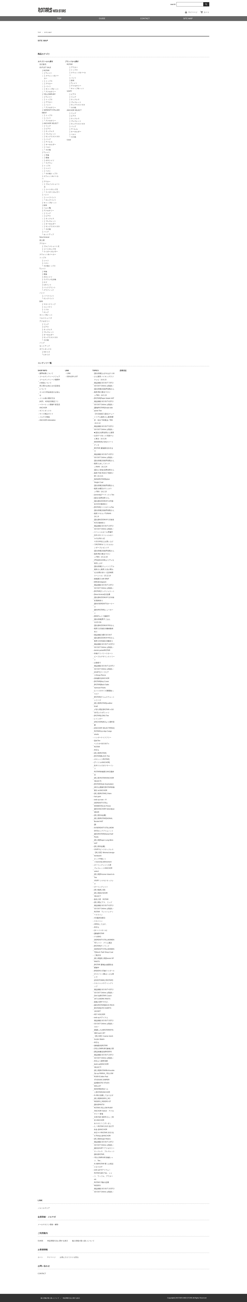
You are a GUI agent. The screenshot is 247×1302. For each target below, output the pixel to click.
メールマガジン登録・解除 (48, 1225)
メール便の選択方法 (47, 398)
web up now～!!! (100, 800)
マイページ (192, 12)
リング (48, 126)
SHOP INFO (42, 371)
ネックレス (50, 131)
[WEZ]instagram (100, 582)
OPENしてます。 (100, 924)
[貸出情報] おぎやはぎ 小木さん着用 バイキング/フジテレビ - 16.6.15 (104, 376)
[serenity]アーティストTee (104, 495)
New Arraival (44, 237)
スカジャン (98, 921)
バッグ (48, 139)
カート (206, 12)
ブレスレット (51, 134)
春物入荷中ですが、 (101, 1002)
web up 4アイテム (101, 1018)
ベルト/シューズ (45, 318)
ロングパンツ (51, 200)
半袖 (47, 155)
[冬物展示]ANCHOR (101, 678)
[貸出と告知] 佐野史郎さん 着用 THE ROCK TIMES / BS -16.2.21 (104, 473)
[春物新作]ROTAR (101, 1046)
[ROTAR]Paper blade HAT (104, 398)
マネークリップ (50, 304)
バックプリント (50, 287)
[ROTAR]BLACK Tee (102, 756)
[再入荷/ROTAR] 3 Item (102, 794)
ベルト (48, 147)
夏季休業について (46, 373)
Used (69, 140)
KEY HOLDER (99, 1014)
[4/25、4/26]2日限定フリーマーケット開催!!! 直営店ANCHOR (49, 404)
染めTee (97, 741)
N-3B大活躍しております (103, 1095)
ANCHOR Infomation (47, 420)
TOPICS (95, 371)
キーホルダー (51, 145)
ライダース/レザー (53, 192)
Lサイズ (47, 355)
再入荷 (42, 240)
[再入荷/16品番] (100, 815)
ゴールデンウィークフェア (49, 377)
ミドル (46, 309)
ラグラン (49, 163)
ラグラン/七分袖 (50, 279)
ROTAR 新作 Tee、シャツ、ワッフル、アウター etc (103, 1176)
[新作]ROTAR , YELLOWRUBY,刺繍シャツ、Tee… (103, 1157)
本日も (96, 750)
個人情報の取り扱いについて (83, 1241)
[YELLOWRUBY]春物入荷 (104, 1049)
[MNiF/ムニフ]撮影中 (102, 616)
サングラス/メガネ (53, 137)
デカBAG (97, 937)
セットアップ (49, 234)
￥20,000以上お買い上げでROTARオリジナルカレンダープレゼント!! (104, 544)
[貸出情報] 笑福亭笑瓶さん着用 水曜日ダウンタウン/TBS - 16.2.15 (104, 488)
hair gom (97, 797)
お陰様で (97, 663)
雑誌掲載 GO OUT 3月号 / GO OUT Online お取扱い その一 (104, 1024)
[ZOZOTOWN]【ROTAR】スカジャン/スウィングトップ (104, 983)
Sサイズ (47, 352)
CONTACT (145, 18)
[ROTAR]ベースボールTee (104, 507)
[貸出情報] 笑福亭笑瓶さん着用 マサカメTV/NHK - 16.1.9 (104, 513)
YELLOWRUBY (50, 94)
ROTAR (46, 70)
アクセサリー (51, 92)
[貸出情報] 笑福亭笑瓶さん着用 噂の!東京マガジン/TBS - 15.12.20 (104, 554)
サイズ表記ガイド (46, 414)
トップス (49, 81)
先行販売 (42, 64)
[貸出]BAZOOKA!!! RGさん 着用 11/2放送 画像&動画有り (104, 628)
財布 (45, 205)
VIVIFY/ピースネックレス (103, 849)
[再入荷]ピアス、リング (103, 902)
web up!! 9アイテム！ (102, 1170)
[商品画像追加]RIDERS (103, 1052)
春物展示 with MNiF (101, 579)
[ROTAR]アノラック (101, 946)
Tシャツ (49, 73)
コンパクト (48, 307)
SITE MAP (188, 18)
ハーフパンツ (51, 197)
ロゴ (45, 282)
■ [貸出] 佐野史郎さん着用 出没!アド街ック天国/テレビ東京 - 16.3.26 (104, 436)
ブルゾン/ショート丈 (51, 246)
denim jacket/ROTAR (102, 650)
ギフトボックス (45, 349)
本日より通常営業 (101, 1061)
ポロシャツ (50, 160)
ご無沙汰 (97, 955)
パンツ (48, 86)
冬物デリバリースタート (103, 653)
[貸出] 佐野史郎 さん (101, 498)
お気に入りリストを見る (69, 1257)
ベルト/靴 (47, 208)
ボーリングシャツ (101, 887)
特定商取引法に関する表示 (57, 1241)
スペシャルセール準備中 (103, 532)
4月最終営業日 (99, 918)
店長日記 (123, 371)
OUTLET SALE (45, 67)
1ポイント (47, 285)
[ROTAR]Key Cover (101, 681)
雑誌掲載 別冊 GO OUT (103, 635)
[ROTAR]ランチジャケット (104, 591)
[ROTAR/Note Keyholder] (103, 784)
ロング (46, 312)
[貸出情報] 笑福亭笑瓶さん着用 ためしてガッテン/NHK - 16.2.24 (104, 464)
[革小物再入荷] (99, 890)
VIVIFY (69, 91)
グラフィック (49, 290)
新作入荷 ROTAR (101, 899)
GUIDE (102, 18)
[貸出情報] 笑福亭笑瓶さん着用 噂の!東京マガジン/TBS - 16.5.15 (104, 392)
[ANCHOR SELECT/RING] (104, 728)
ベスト (48, 171)
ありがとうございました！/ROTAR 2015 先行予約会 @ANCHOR (104, 1126)
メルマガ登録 (44, 417)
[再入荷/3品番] (99, 846)
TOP (59, 18)
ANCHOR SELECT (51, 123)
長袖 (47, 158)
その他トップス (52, 174)
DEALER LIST (72, 377)
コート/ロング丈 (52, 189)
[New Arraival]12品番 (102, 594)
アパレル (49, 142)
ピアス (48, 129)
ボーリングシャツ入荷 (102, 865)
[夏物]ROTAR (99, 933)
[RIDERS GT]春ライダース (104, 971)
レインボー (98, 719)
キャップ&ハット (52, 89)
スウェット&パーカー (47, 254)
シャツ (48, 168)
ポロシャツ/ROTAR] (101, 759)
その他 (48, 150)
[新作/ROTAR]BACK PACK (104, 1005)
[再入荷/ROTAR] (100, 753)
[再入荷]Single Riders (102, 1139)
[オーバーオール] (100, 930)
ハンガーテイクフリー (102, 737)
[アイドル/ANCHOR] (102, 762)
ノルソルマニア (44, 1208)
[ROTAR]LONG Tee (101, 716)
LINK (67, 371)
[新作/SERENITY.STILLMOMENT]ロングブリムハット (104, 828)
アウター (49, 84)
